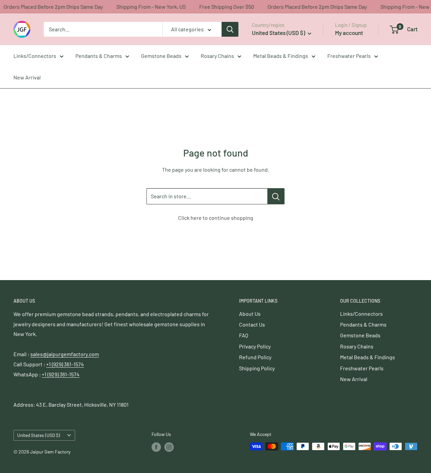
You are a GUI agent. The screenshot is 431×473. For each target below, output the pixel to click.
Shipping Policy (257, 368)
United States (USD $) (38, 435)
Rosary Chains (217, 56)
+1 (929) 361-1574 (65, 364)
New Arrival (27, 77)
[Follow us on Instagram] (169, 447)
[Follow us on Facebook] (156, 447)
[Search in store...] (276, 196)
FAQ (243, 335)
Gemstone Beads (161, 56)
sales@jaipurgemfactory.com (64, 354)
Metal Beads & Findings (280, 56)
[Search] (230, 29)
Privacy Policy (255, 346)
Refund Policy (255, 357)
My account (349, 32)
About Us (250, 313)
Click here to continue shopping (215, 217)
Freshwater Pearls (349, 56)
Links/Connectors (34, 56)
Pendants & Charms (98, 56)
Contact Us (252, 324)
